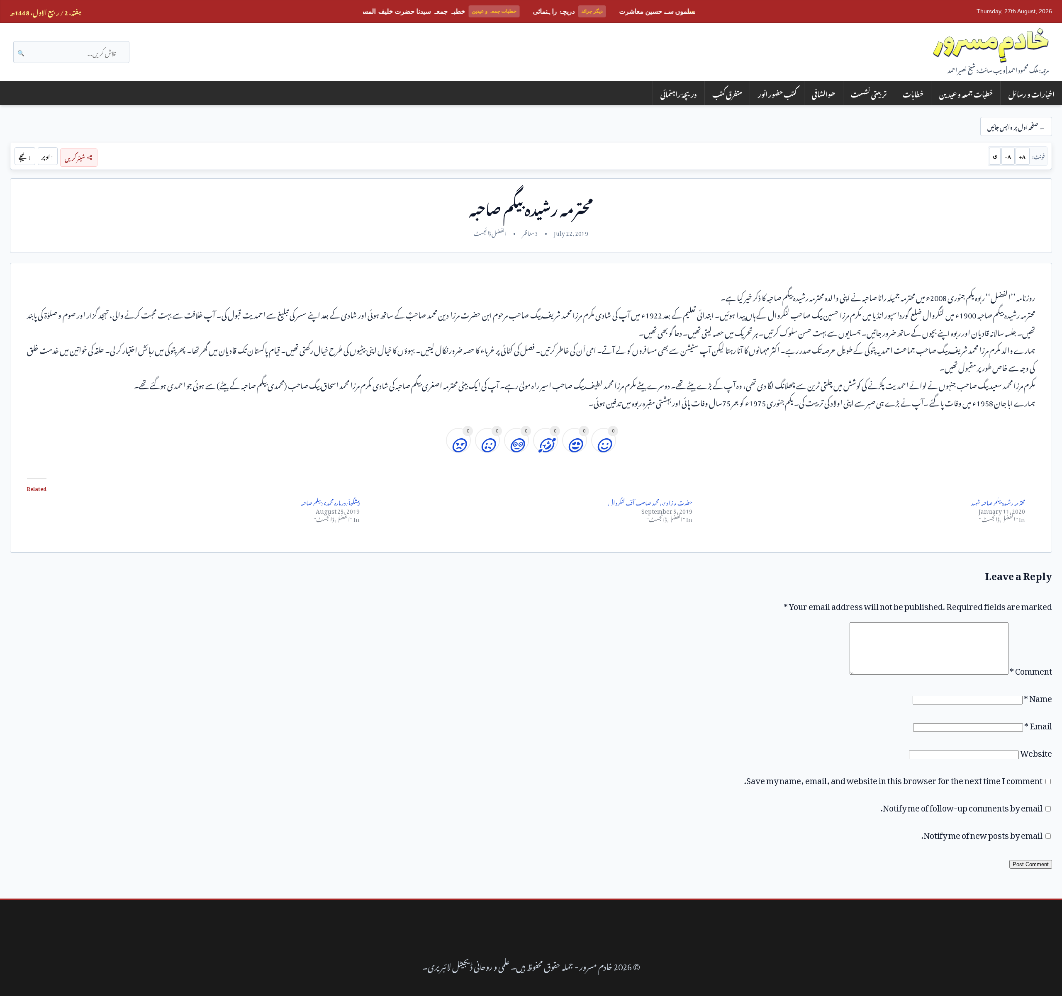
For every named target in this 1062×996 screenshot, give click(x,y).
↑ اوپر (47, 156)
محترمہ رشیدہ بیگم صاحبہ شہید (998, 501)
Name (1038, 696)
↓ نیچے (25, 156)
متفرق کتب (727, 93)
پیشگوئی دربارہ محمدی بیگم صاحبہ (330, 501)
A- (1008, 156)
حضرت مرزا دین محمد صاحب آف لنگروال (650, 501)
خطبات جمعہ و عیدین (966, 93)
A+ (1022, 156)
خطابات (913, 93)
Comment (1031, 669)
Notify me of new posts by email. (982, 833)
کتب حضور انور (777, 93)
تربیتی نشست (869, 93)
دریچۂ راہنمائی (678, 93)
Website (1036, 751)
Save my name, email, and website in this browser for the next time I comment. (893, 778)
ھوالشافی (823, 93)
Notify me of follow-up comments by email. (962, 806)
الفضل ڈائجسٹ (490, 232)
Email (1038, 724)
